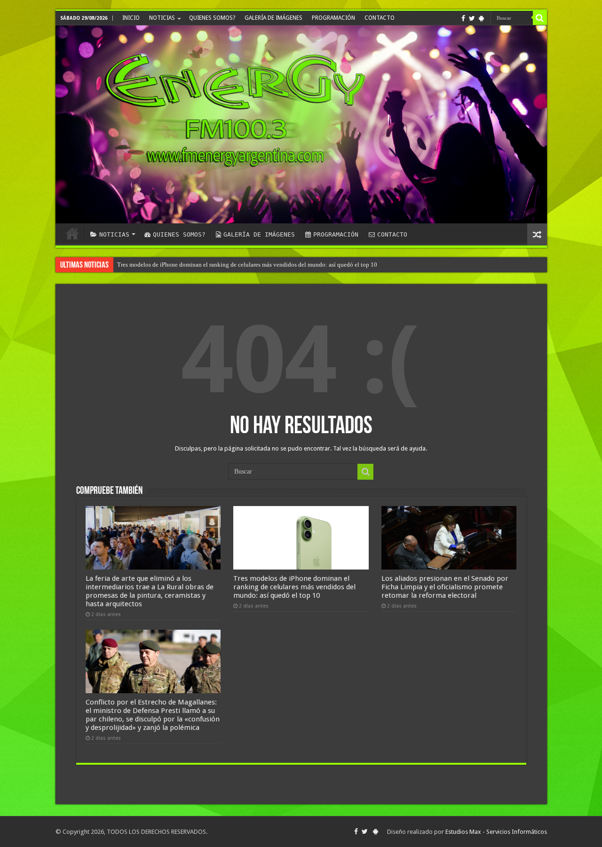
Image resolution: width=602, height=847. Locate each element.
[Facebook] (463, 18)
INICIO (131, 18)
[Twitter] (472, 18)
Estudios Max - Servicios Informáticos (496, 831)
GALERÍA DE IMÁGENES (273, 18)
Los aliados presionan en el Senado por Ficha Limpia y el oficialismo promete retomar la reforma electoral (444, 587)
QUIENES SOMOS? (212, 18)
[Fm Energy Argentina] (301, 124)
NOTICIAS (162, 18)
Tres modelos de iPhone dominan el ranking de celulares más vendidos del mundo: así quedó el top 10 (247, 264)
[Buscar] (540, 18)
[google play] (481, 18)
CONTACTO (379, 18)
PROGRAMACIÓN (333, 18)
